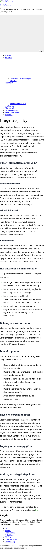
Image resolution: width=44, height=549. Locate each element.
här (36, 510)
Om (6, 528)
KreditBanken (5, 5)
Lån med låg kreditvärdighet (21, 78)
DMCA (8, 537)
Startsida (8, 55)
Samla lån (8, 115)
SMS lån (13, 81)
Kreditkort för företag (18, 104)
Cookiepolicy (10, 542)
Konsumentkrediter (12, 112)
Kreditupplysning (11, 110)
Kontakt (8, 531)
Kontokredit (9, 106)
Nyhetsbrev (9, 535)
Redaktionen (10, 533)
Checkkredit (9, 108)
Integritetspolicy (11, 539)
